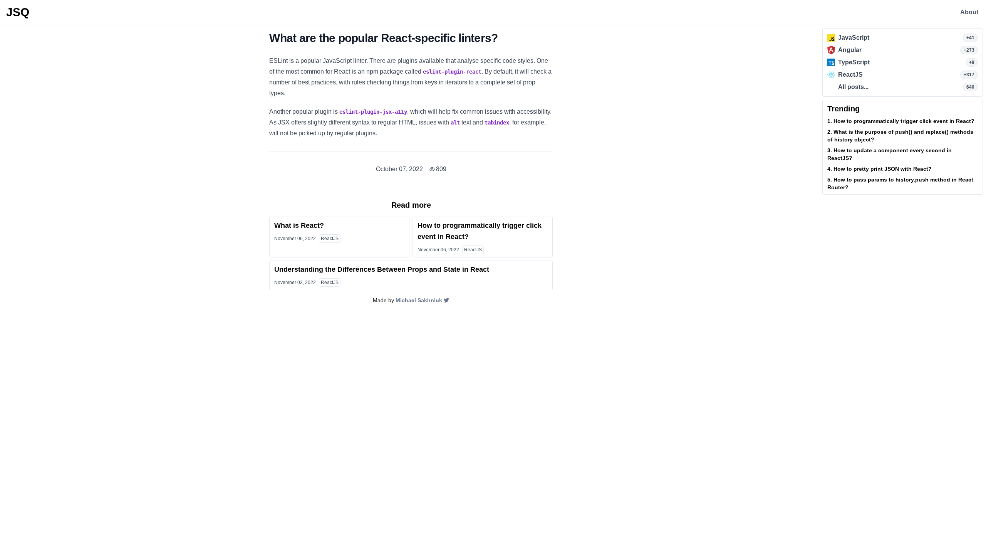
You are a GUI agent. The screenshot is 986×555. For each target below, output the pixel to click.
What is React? (299, 225)
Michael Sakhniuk (419, 300)
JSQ (17, 12)
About (969, 12)
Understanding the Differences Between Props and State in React (381, 269)
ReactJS (330, 238)
